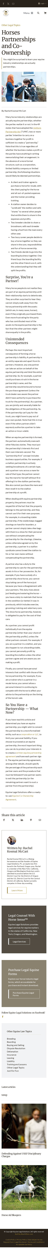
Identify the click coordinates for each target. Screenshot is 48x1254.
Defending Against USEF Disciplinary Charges (21, 1155)
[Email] (39, 823)
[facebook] (3, 4)
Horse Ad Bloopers (11, 1215)
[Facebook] (4, 823)
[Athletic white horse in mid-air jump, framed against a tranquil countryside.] (24, 1166)
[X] (13, 823)
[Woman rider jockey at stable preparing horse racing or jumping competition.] (24, 1104)
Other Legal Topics (11, 25)
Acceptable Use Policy (24, 1244)
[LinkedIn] (21, 823)
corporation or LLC (30, 734)
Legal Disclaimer (21, 1242)
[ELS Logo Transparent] (6, 10)
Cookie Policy (10, 1240)
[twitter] (8, 4)
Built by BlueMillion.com (24, 1234)
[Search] (37, 13)
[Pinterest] (31, 823)
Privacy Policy (22, 1240)
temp (4, 1095)
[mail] (13, 4)
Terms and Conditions (36, 1242)
